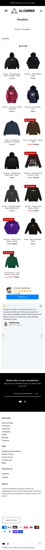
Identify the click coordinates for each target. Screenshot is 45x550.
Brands (5, 437)
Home (17, 29)
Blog (4, 463)
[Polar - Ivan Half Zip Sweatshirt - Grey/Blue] (12, 127)
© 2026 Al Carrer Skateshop (11, 547)
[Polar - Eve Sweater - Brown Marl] (33, 127)
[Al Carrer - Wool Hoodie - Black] (33, 61)
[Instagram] (25, 402)
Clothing (6, 429)
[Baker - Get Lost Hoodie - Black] (33, 227)
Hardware (6, 431)
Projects (5, 440)
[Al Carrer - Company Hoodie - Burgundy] (12, 94)
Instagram (5, 473)
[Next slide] (42, 335)
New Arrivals (7, 423)
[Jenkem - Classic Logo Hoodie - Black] (33, 194)
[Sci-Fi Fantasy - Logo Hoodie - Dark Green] (12, 260)
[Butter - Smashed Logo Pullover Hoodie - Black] (12, 61)
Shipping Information (11, 451)
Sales (4, 434)
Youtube (5, 477)
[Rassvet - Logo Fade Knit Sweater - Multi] (33, 161)
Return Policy (8, 454)
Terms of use (7, 457)
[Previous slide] (3, 335)
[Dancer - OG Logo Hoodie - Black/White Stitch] (12, 194)
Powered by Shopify (27, 547)
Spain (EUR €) (11, 520)
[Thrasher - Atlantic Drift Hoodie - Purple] (12, 227)
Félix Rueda (14, 323)
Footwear (6, 426)
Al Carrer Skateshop (22, 288)
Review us (22, 297)
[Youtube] (20, 402)
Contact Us (7, 460)
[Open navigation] (6, 11)
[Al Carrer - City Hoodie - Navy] (33, 94)
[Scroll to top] (40, 543)
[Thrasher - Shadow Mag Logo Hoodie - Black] (12, 161)
